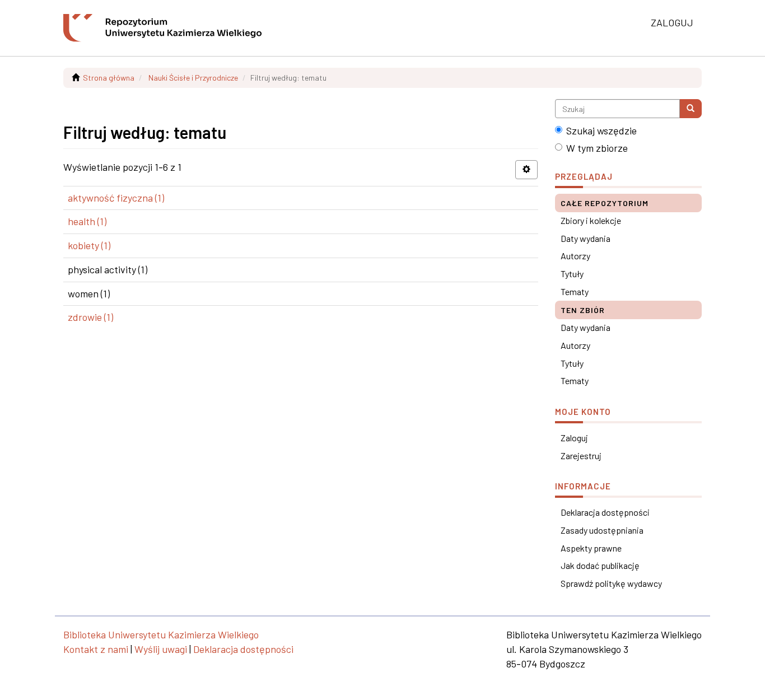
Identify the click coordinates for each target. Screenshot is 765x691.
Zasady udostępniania (602, 530)
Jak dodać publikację (600, 565)
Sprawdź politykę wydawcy (611, 583)
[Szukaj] (690, 108)
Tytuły (572, 273)
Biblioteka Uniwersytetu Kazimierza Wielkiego (161, 634)
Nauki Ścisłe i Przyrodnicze (193, 77)
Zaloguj (574, 437)
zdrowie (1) (90, 317)
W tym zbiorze (597, 148)
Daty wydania (585, 238)
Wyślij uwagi (160, 649)
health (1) (87, 221)
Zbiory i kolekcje (591, 220)
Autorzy (575, 255)
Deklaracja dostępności (605, 512)
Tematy (575, 291)
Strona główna (108, 77)
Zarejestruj (581, 455)
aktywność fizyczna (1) (116, 198)
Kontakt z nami (95, 649)
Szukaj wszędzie (601, 130)
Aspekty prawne (591, 548)
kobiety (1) (89, 245)
